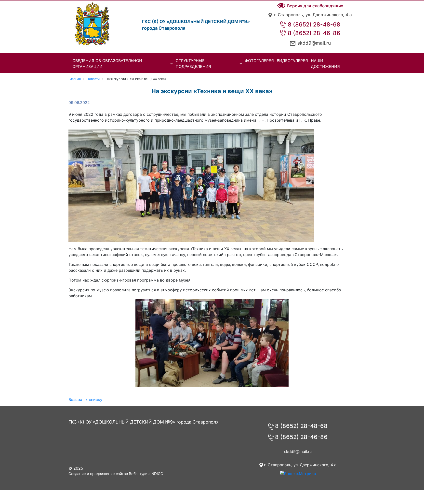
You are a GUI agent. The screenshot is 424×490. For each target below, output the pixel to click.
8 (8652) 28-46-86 (313, 33)
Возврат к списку (85, 399)
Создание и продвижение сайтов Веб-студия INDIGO (115, 473)
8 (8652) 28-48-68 (313, 24)
